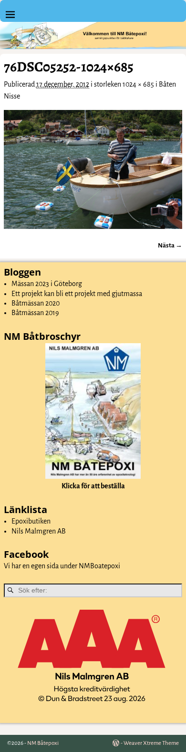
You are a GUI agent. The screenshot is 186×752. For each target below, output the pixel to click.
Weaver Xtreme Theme (151, 743)
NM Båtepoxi (43, 743)
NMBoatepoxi (99, 566)
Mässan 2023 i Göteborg (46, 283)
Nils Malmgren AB (38, 531)
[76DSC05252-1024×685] (93, 169)
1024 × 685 (138, 84)
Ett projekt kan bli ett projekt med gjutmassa (76, 293)
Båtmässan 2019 (35, 313)
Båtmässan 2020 (35, 303)
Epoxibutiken (31, 521)
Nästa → (170, 245)
